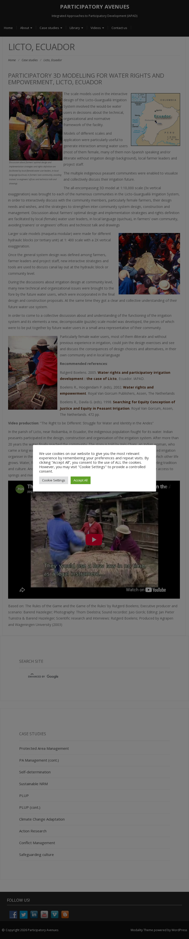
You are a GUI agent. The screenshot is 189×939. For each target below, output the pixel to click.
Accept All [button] (81, 480)
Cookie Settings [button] (53, 480)
